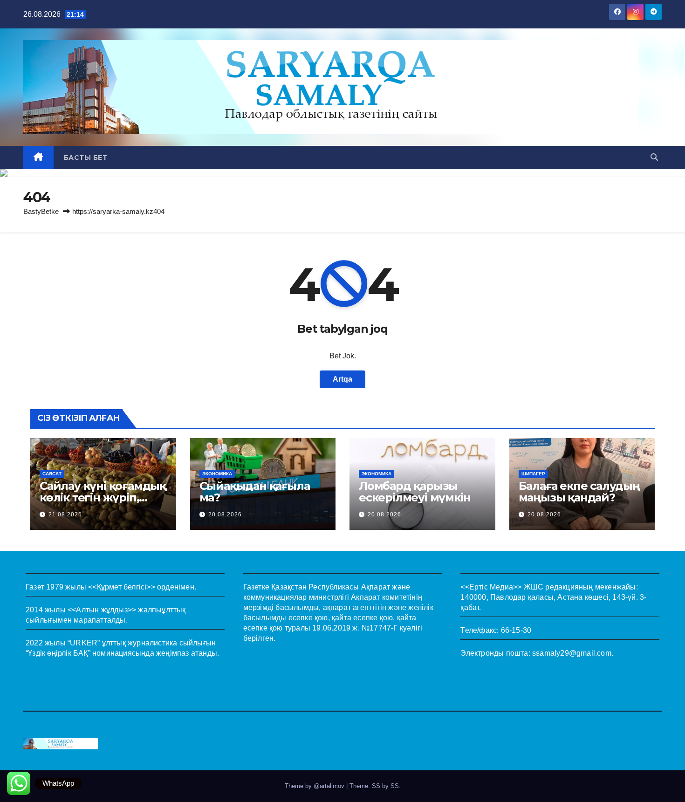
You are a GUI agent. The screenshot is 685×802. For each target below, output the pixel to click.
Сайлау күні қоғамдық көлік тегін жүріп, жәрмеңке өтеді (103, 497)
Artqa (342, 379)
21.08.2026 (65, 514)
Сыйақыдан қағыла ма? (254, 491)
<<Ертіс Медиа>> (490, 587)
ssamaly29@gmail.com (571, 653)
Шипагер (533, 473)
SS (394, 785)
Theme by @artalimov (315, 785)
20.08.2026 (225, 514)
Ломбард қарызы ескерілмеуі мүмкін (414, 491)
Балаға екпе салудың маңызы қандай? (579, 491)
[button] (654, 157)
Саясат (52, 473)
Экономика (217, 473)
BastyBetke (41, 211)
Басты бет (86, 157)
